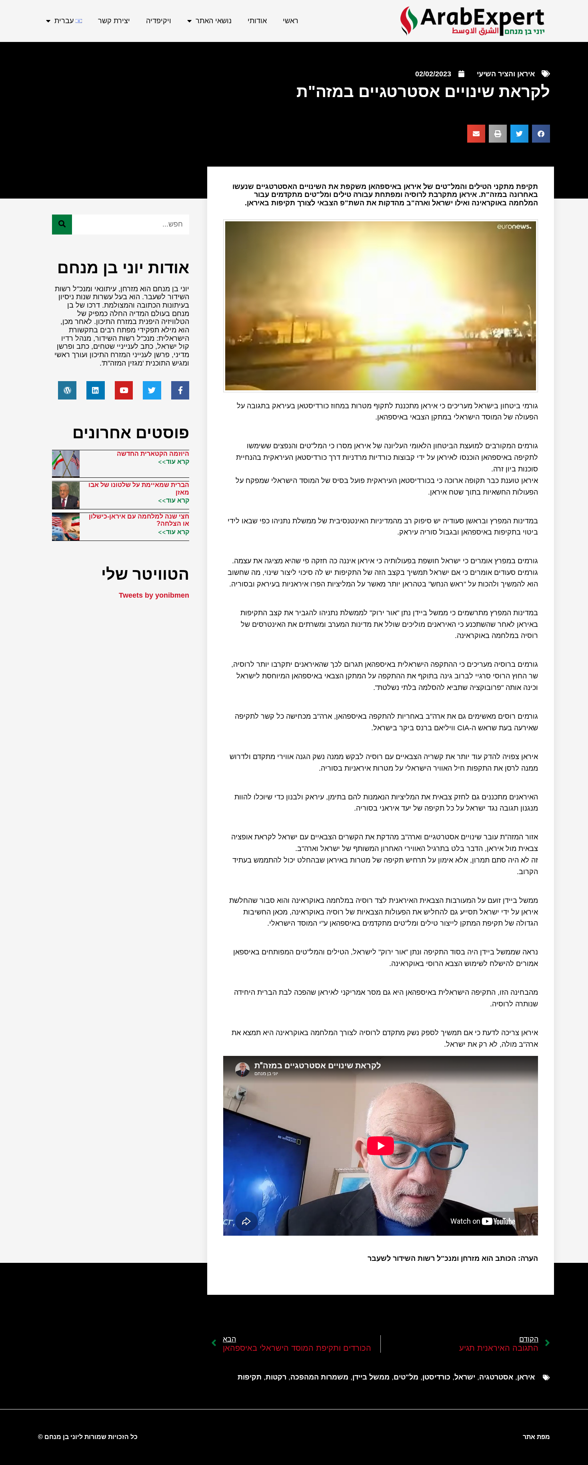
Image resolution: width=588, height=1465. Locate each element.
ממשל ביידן (371, 1377)
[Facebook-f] (180, 390)
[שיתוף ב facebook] (541, 134)
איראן (526, 1377)
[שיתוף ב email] (476, 134)
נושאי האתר (214, 21)
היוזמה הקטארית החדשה (153, 453)
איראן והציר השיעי (506, 74)
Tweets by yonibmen (154, 595)
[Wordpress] (67, 390)
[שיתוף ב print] (498, 134)
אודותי (257, 21)
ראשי (290, 21)
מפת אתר (536, 1436)
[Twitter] (152, 390)
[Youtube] (124, 390)
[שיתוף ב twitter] (519, 134)
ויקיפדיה (158, 21)
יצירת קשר (114, 21)
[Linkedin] (95, 390)
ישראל (464, 1377)
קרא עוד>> (173, 461)
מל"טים (406, 1377)
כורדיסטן (436, 1377)
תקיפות (250, 1377)
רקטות (276, 1377)
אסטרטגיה (496, 1377)
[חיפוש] (62, 225)
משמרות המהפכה (319, 1377)
